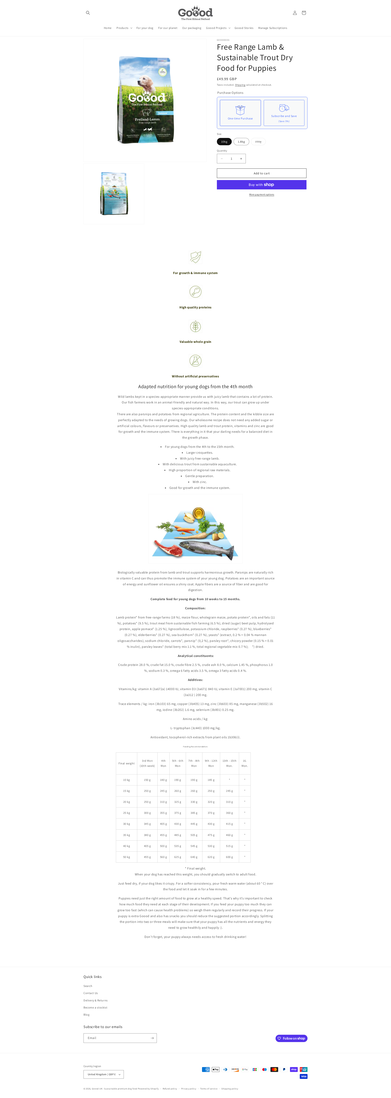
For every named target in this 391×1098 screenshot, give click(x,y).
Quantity (222, 150)
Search (87, 986)
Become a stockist (95, 1007)
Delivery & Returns (95, 1000)
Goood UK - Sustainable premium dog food (114, 1088)
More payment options (261, 194)
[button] (87, 12)
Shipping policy (229, 1088)
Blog (86, 1014)
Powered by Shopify (148, 1088)
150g (260, 142)
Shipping (240, 84)
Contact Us (90, 993)
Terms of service (208, 1088)
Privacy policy (188, 1088)
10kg (224, 141)
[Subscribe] (152, 1038)
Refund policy (170, 1088)
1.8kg (241, 141)
